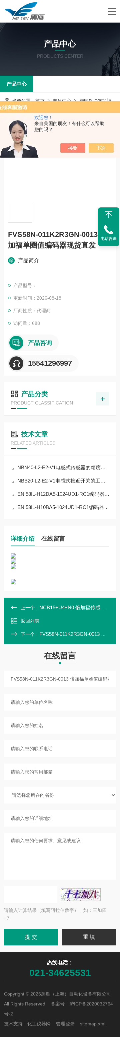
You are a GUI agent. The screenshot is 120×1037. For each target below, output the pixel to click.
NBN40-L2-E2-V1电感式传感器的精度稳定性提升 (63, 467)
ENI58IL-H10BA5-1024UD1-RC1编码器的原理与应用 (63, 507)
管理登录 (65, 1023)
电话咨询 (109, 238)
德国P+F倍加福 (95, 101)
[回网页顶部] (109, 214)
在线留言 (53, 538)
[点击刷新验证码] (81, 894)
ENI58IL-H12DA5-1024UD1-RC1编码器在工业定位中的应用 (63, 494)
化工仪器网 (39, 1023)
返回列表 (30, 621)
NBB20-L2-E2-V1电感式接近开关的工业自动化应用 (63, 480)
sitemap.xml (92, 1023)
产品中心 (17, 84)
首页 (40, 101)
